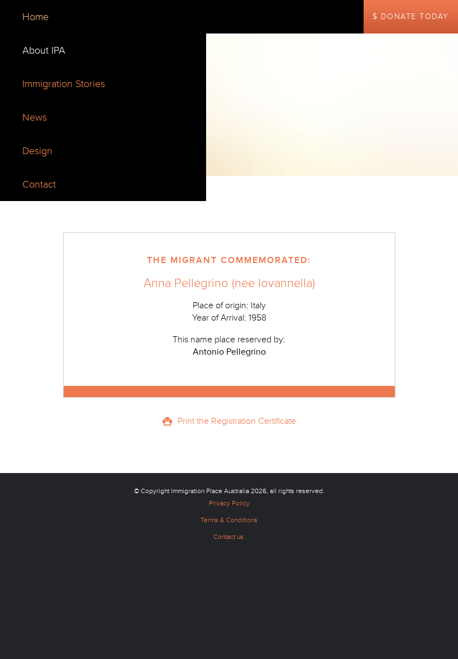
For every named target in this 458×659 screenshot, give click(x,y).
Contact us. (229, 537)
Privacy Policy (229, 503)
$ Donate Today (411, 16)
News (34, 117)
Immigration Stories (63, 84)
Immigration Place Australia (210, 491)
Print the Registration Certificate (237, 421)
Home (35, 17)
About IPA (43, 50)
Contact (39, 184)
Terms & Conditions (229, 520)
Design (37, 151)
